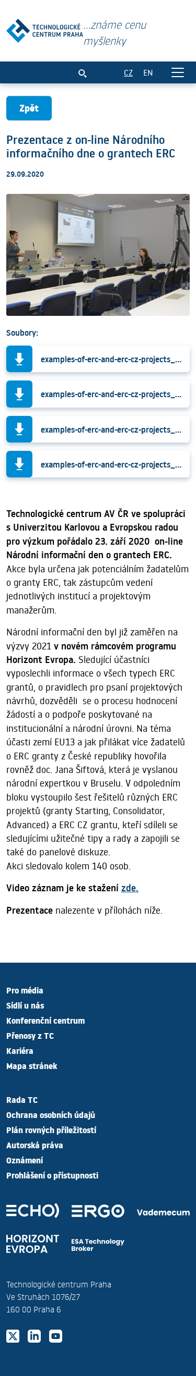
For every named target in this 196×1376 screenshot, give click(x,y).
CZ (128, 72)
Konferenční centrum (45, 1020)
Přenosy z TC (30, 1035)
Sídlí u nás (25, 1005)
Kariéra (19, 1050)
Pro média (24, 990)
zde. (130, 887)
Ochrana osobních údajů (50, 1114)
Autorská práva (34, 1144)
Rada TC (22, 1099)
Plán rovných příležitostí (51, 1129)
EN (148, 72)
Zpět (29, 108)
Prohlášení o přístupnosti (52, 1175)
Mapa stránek (31, 1065)
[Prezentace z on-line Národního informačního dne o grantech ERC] (44, 28)
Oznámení (24, 1159)
